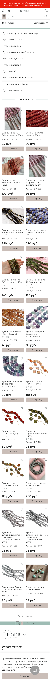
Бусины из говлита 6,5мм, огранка (35, 588)
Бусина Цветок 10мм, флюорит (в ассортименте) (12, 383)
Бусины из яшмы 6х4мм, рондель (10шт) (12, 134)
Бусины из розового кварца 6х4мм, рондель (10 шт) (36, 182)
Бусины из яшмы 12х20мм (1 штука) (10, 484)
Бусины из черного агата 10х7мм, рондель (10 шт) (12, 232)
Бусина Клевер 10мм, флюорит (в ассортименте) (36, 334)
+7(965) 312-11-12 (12, 647)
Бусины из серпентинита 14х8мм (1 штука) (36, 433)
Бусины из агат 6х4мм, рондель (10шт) (37, 134)
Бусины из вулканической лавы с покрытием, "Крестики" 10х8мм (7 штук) (12, 537)
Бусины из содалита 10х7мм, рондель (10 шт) (36, 232)
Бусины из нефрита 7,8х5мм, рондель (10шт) (35, 282)
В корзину (13, 149)
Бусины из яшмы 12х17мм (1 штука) (10, 432)
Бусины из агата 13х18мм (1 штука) (34, 382)
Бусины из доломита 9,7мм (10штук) (36, 484)
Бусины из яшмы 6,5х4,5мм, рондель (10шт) (11, 182)
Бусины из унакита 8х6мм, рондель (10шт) (12, 281)
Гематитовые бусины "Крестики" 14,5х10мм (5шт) (12, 589)
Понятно (25, 676)
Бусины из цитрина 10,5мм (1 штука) (11, 333)
